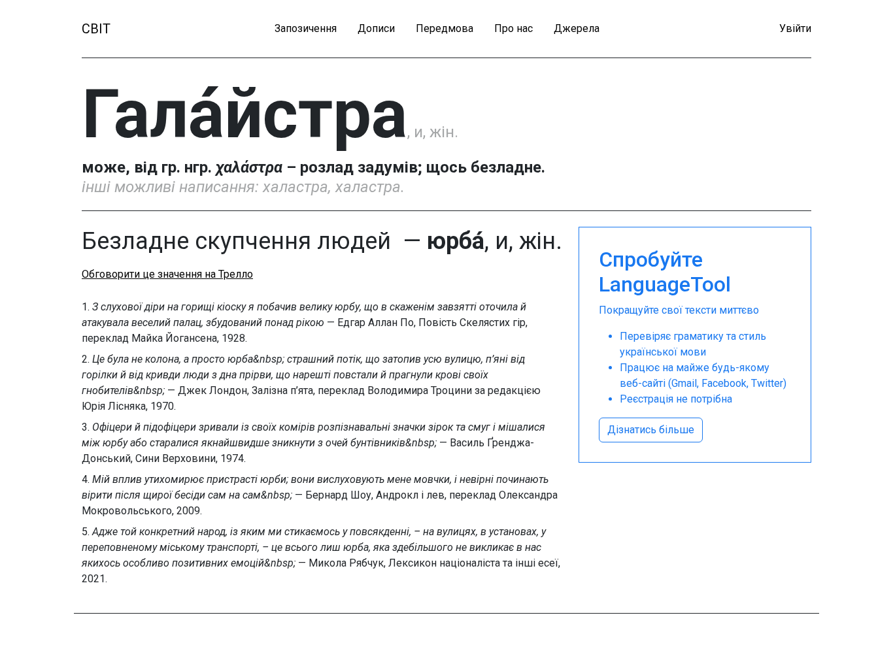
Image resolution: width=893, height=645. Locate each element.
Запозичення (306, 28)
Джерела (576, 28)
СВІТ (96, 29)
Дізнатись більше (650, 429)
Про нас (513, 28)
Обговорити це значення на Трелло (167, 274)
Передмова (444, 28)
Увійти (795, 28)
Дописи (376, 28)
